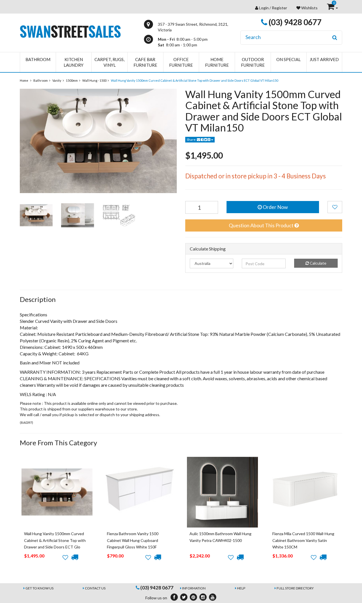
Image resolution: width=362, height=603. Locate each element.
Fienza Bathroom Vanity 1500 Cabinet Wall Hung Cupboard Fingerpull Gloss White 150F (132, 540)
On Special (288, 59)
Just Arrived (324, 59)
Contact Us (95, 588)
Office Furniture (181, 62)
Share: (192, 139)
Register (279, 7)
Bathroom (37, 59)
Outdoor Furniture (253, 62)
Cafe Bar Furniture (145, 62)
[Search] (335, 37)
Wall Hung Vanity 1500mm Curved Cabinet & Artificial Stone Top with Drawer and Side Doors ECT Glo (55, 540)
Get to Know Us (39, 588)
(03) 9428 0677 (294, 22)
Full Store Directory (295, 588)
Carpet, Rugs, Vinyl (109, 62)
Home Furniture (217, 62)
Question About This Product (261, 225)
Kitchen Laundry (73, 62)
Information (194, 588)
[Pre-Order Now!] (74, 557)
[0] (331, 7)
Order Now (275, 207)
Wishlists (309, 7)
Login (264, 7)
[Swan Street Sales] (70, 31)
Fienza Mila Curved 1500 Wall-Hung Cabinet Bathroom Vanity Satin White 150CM (303, 540)
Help (241, 588)
